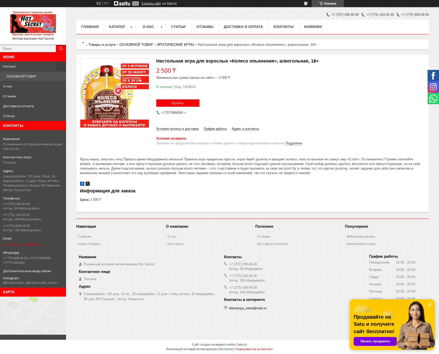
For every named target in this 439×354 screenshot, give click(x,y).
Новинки (313, 27)
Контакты (283, 27)
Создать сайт (151, 3)
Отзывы (9, 96)
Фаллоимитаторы (361, 243)
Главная (90, 27)
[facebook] (82, 185)
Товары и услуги (102, 44)
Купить (178, 103)
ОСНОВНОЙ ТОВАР (21, 76)
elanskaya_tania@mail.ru (22, 244)
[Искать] (61, 48)
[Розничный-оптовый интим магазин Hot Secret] (33, 23)
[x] (88, 185)
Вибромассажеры (361, 236)
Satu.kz (242, 344)
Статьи (9, 116)
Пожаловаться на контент (254, 349)
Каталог (9, 66)
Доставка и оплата (18, 106)
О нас (7, 86)
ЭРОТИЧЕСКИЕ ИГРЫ (175, 44)
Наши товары (89, 243)
